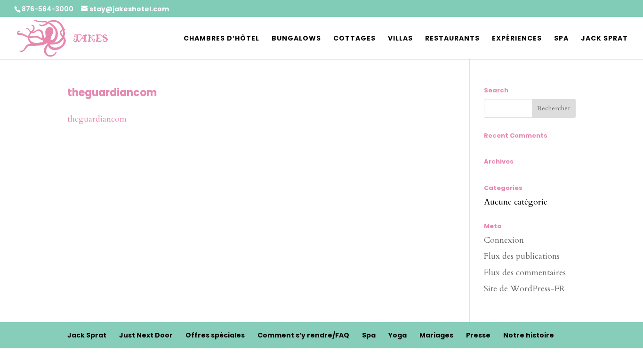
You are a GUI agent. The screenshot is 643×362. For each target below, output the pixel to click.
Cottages (354, 39)
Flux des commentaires (525, 273)
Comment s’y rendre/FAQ (303, 335)
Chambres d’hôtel (221, 39)
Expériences (517, 39)
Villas (400, 39)
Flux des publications (522, 256)
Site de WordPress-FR (524, 289)
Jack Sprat (604, 39)
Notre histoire (528, 335)
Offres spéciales (215, 335)
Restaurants (452, 39)
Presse (478, 335)
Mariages (436, 335)
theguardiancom (97, 119)
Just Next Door (146, 335)
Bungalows (296, 39)
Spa (561, 39)
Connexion (504, 240)
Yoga (397, 335)
